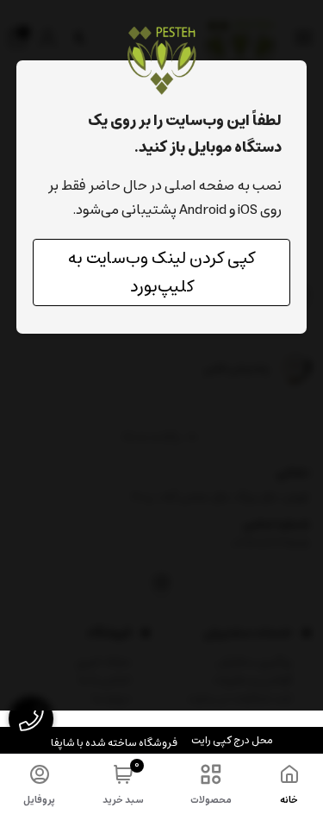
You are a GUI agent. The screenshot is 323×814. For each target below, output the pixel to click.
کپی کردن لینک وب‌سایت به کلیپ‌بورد (161, 272)
